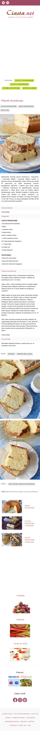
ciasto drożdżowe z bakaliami (30, 540)
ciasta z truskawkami (24, 80)
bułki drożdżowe (26, 106)
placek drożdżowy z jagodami (30, 523)
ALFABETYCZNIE (7, 714)
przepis (11, 354)
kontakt (31, 721)
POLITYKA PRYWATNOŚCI (22, 714)
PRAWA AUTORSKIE (19, 717)
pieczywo (5, 110)
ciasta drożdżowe (8, 106)
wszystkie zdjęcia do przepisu (22, 484)
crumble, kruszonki (11, 88)
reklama (24, 721)
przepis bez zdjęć (24, 354)
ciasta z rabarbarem (19, 84)
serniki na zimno (29, 88)
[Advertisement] (20, 54)
